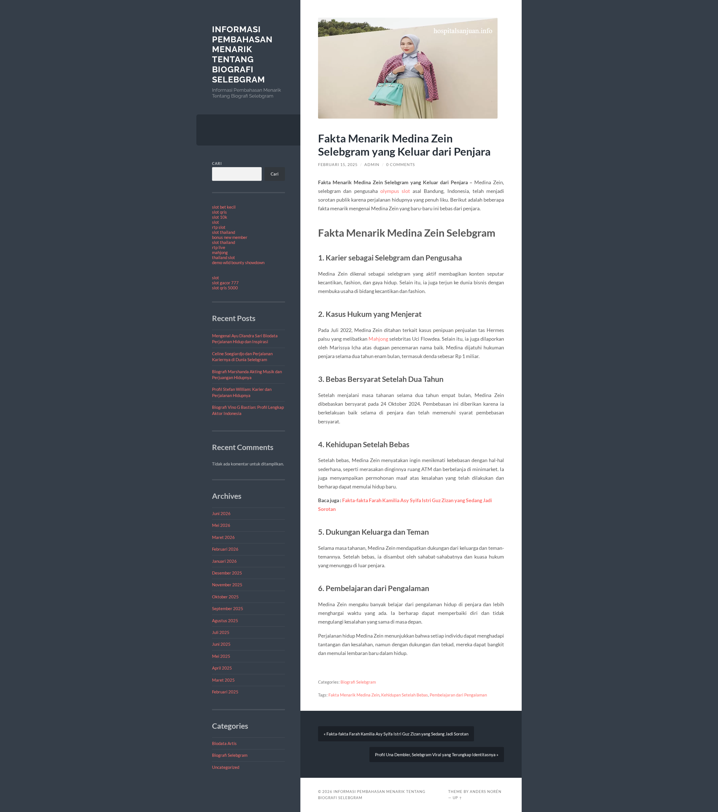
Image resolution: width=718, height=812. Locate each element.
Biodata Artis (224, 743)
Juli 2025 (220, 632)
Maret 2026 (223, 537)
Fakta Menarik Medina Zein (353, 694)
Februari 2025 (225, 691)
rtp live (218, 247)
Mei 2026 (221, 525)
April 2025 (222, 667)
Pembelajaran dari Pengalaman (458, 694)
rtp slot (218, 227)
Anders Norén (485, 791)
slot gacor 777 (225, 282)
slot (215, 222)
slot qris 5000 (225, 287)
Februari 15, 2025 (338, 164)
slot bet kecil (224, 206)
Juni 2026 (221, 513)
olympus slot (395, 191)
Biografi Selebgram (229, 755)
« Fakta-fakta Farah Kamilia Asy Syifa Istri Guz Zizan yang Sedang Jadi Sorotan (396, 733)
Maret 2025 (223, 679)
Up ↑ (457, 797)
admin (371, 164)
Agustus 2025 (225, 620)
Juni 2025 (221, 644)
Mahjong (378, 339)
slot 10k (219, 217)
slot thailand (223, 232)
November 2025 (227, 584)
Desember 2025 (227, 572)
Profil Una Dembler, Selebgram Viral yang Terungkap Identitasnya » (436, 754)
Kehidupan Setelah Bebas (404, 694)
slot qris (219, 211)
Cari (217, 163)
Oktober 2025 (225, 596)
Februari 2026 (225, 549)
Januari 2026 (224, 561)
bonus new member (229, 237)
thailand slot (223, 257)
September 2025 (227, 608)
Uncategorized (225, 767)
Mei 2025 (221, 656)
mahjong (220, 252)
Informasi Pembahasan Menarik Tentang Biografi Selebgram (242, 54)
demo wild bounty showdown (238, 262)
